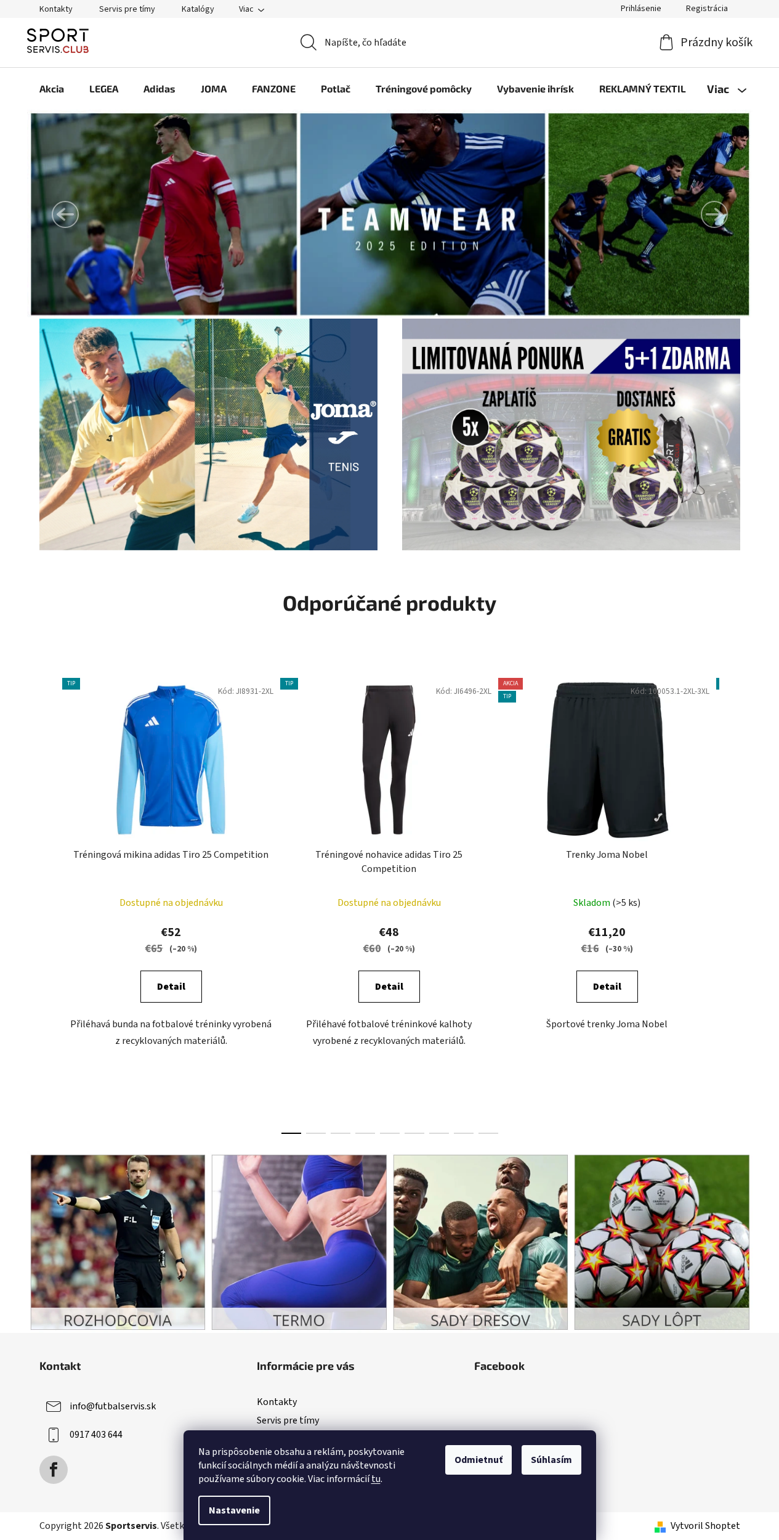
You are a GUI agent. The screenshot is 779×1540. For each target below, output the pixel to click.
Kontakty (56, 9)
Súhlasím (551, 1460)
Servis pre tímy (127, 9)
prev (49, 902)
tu (376, 1479)
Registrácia (707, 8)
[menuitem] (51, 89)
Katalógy (198, 9)
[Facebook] (53, 1470)
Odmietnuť (478, 1460)
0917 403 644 (96, 1434)
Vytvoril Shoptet (705, 1526)
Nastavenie (234, 1510)
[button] (65, 214)
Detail (171, 986)
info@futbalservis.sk (113, 1406)
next (730, 902)
